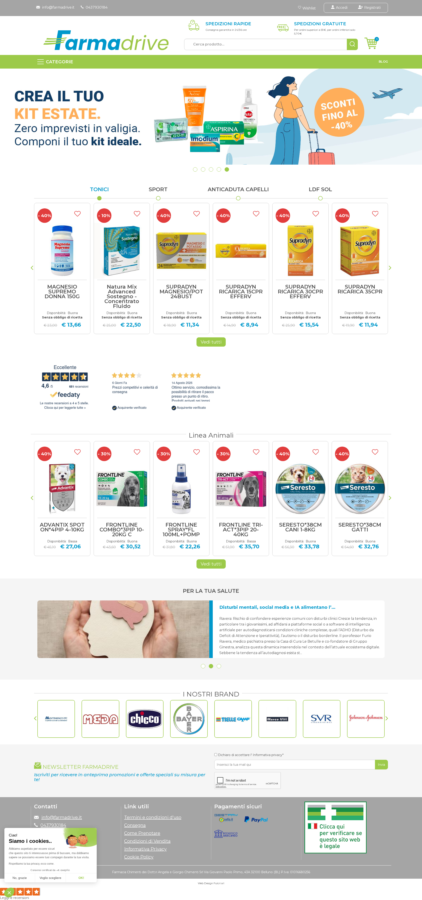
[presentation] (32, 268)
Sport (158, 189)
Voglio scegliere (50, 878)
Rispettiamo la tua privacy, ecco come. (31, 863)
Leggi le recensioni (14, 898)
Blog (383, 62)
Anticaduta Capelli (238, 189)
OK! (81, 878)
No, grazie (20, 878)
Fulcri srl (219, 883)
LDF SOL (320, 189)
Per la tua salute (211, 591)
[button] (195, 169)
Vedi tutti (211, 342)
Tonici (99, 189)
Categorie (59, 61)
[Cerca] (352, 44)
